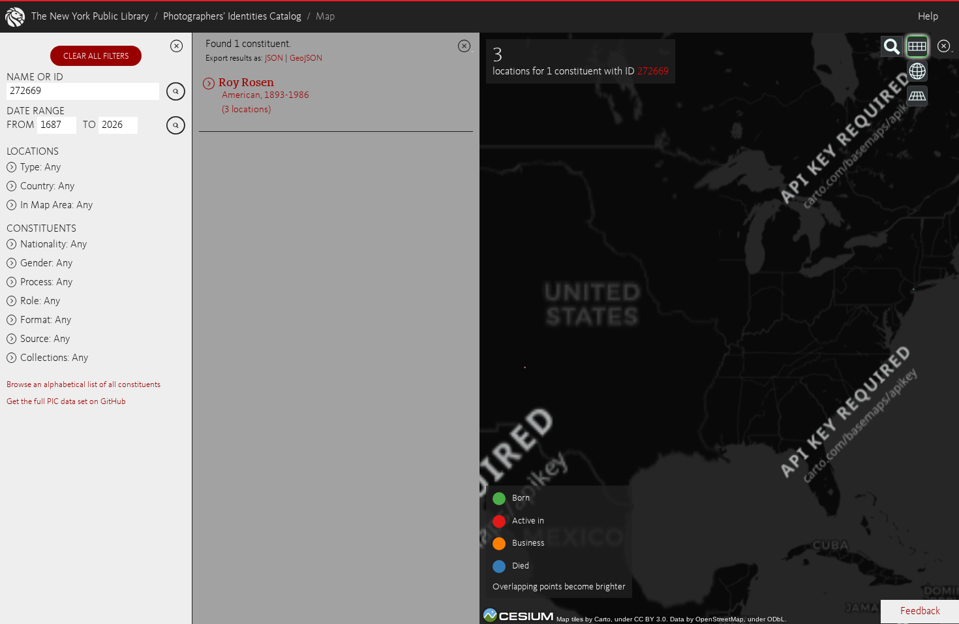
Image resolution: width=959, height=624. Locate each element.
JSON (274, 58)
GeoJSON (306, 58)
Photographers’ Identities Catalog (232, 17)
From (21, 125)
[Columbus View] (917, 96)
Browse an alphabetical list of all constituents (83, 385)
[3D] (917, 71)
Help (928, 17)
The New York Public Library (90, 17)
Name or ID (35, 77)
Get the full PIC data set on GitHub (66, 402)
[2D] (917, 46)
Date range (36, 111)
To (89, 125)
